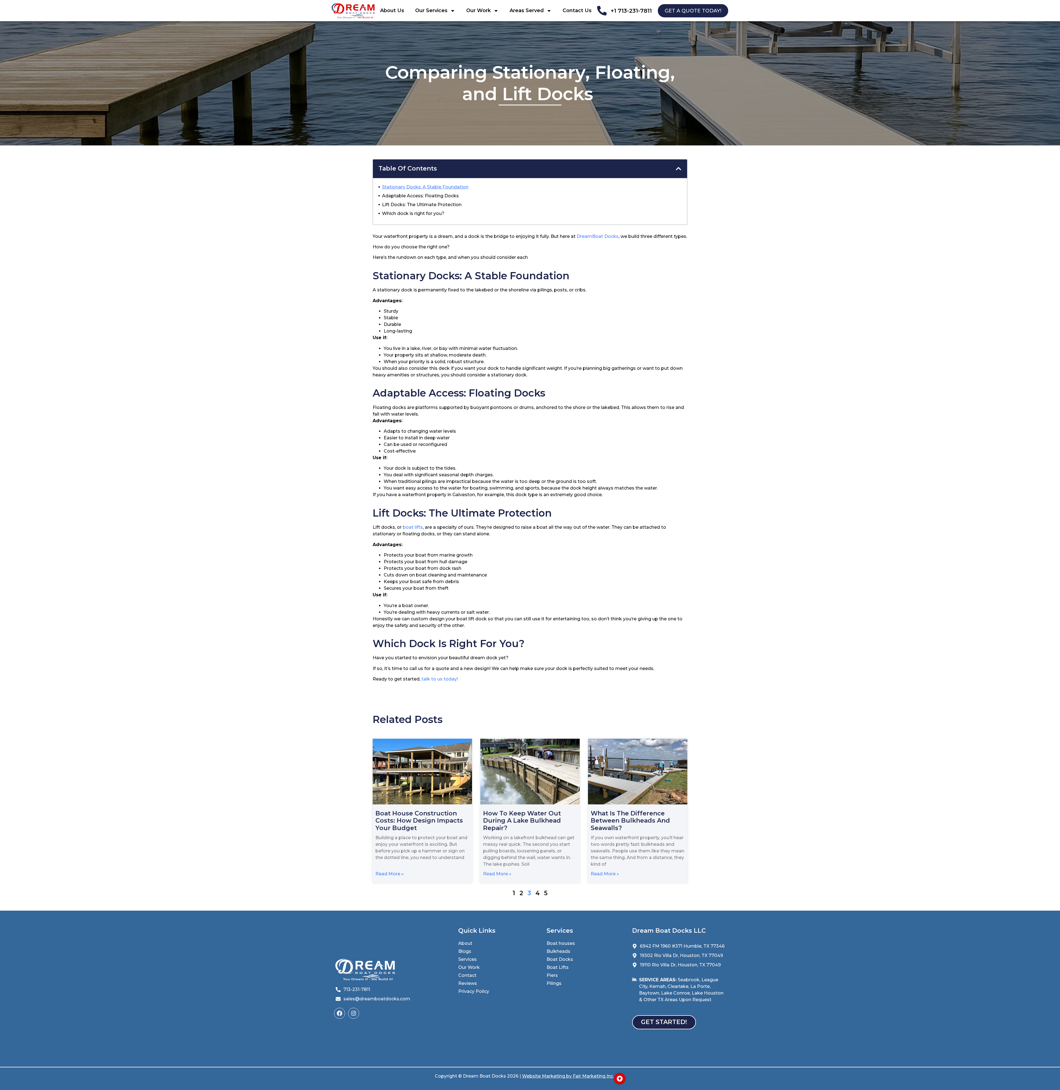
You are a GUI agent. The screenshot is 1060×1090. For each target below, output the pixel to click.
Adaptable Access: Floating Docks (420, 195)
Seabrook (688, 979)
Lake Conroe (675, 993)
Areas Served (527, 10)
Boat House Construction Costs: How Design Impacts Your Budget (419, 821)
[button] (678, 169)
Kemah (657, 986)
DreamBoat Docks (598, 236)
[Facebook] (339, 1013)
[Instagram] (353, 1013)
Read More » (389, 873)
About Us (392, 10)
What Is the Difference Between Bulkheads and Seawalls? (630, 821)
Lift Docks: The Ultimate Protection (422, 204)
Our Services (431, 10)
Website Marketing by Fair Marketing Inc (567, 1076)
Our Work (478, 10)
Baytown (649, 993)
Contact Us (577, 10)
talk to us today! (440, 679)
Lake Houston (708, 993)
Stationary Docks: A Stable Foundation (425, 187)
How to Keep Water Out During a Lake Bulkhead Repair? (522, 821)
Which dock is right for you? (413, 213)
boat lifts (413, 527)
